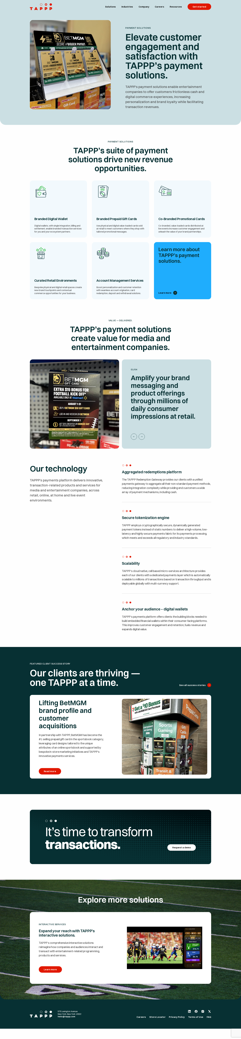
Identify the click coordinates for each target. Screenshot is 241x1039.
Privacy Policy (177, 1017)
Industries (127, 6)
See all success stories (192, 685)
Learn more (165, 292)
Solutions (110, 6)
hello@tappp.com (66, 1016)
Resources (176, 6)
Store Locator (157, 1017)
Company (144, 6)
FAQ (209, 1017)
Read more (50, 771)
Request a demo (181, 847)
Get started (199, 6)
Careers (159, 6)
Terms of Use (195, 1017)
